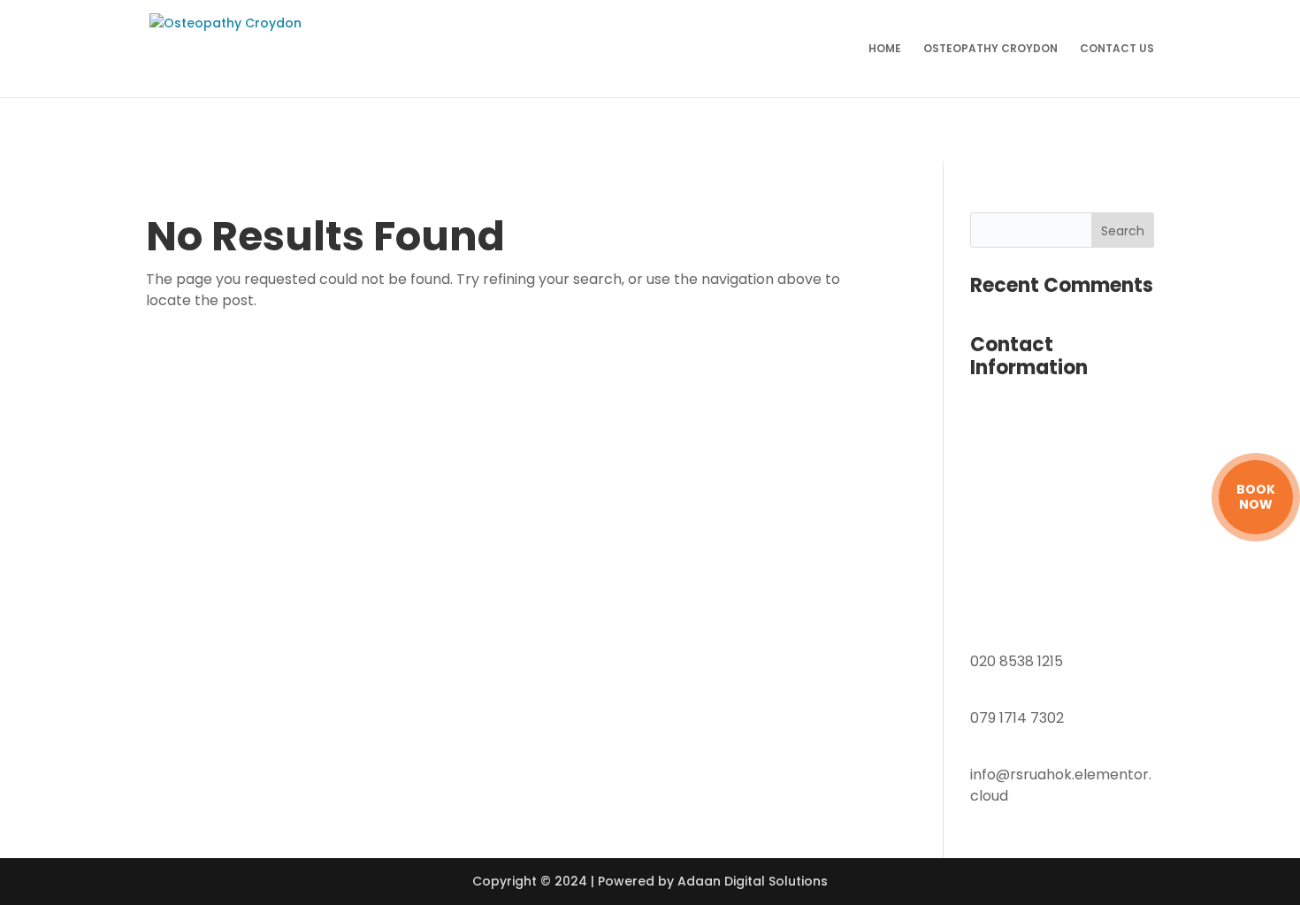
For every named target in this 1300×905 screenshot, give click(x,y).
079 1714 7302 (1017, 718)
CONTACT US (1117, 49)
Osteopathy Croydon (990, 49)
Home (884, 49)
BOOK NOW (1255, 497)
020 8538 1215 (1016, 661)
